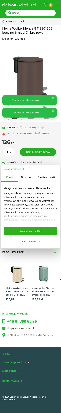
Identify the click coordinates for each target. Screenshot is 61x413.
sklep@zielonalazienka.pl (20, 328)
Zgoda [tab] (9, 177)
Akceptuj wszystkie (30, 231)
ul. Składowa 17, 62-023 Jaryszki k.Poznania (30, 335)
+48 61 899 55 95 (22, 321)
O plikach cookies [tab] (47, 177)
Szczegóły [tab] (27, 177)
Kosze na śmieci (15, 21)
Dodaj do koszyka (38, 152)
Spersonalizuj (28, 241)
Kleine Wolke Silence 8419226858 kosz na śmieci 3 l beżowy (17, 291)
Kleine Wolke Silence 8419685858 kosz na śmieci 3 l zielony (43, 291)
